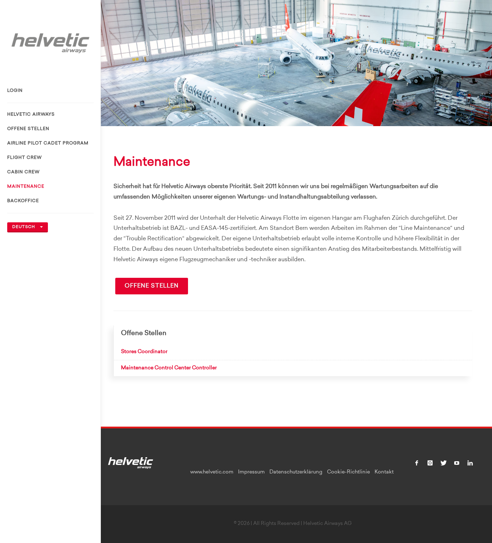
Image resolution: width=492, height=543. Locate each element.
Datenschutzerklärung (295, 472)
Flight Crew (24, 158)
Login (15, 91)
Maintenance (25, 186)
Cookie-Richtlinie (348, 472)
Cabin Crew (23, 172)
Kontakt (384, 472)
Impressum (251, 472)
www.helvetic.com (211, 472)
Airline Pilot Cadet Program (48, 143)
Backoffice (23, 201)
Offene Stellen (28, 129)
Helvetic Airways (31, 114)
